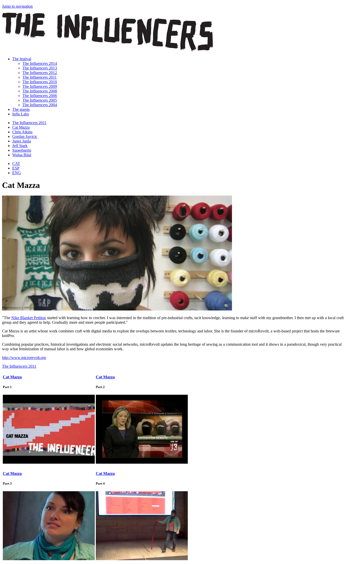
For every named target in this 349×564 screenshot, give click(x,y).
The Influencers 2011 (39, 77)
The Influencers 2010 (39, 82)
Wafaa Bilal (21, 155)
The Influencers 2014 (39, 63)
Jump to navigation (17, 6)
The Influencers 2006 (39, 95)
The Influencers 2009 (39, 86)
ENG (16, 173)
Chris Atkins (22, 132)
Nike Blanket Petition (28, 318)
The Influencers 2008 (39, 91)
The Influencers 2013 (39, 68)
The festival (21, 59)
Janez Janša (21, 141)
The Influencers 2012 (39, 72)
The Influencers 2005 (39, 100)
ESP (15, 168)
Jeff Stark (20, 145)
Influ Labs (20, 114)
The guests (21, 109)
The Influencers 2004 (39, 105)
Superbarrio (21, 150)
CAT (16, 163)
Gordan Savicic (24, 136)
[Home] (107, 50)
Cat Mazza (21, 127)
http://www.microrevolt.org (24, 357)
